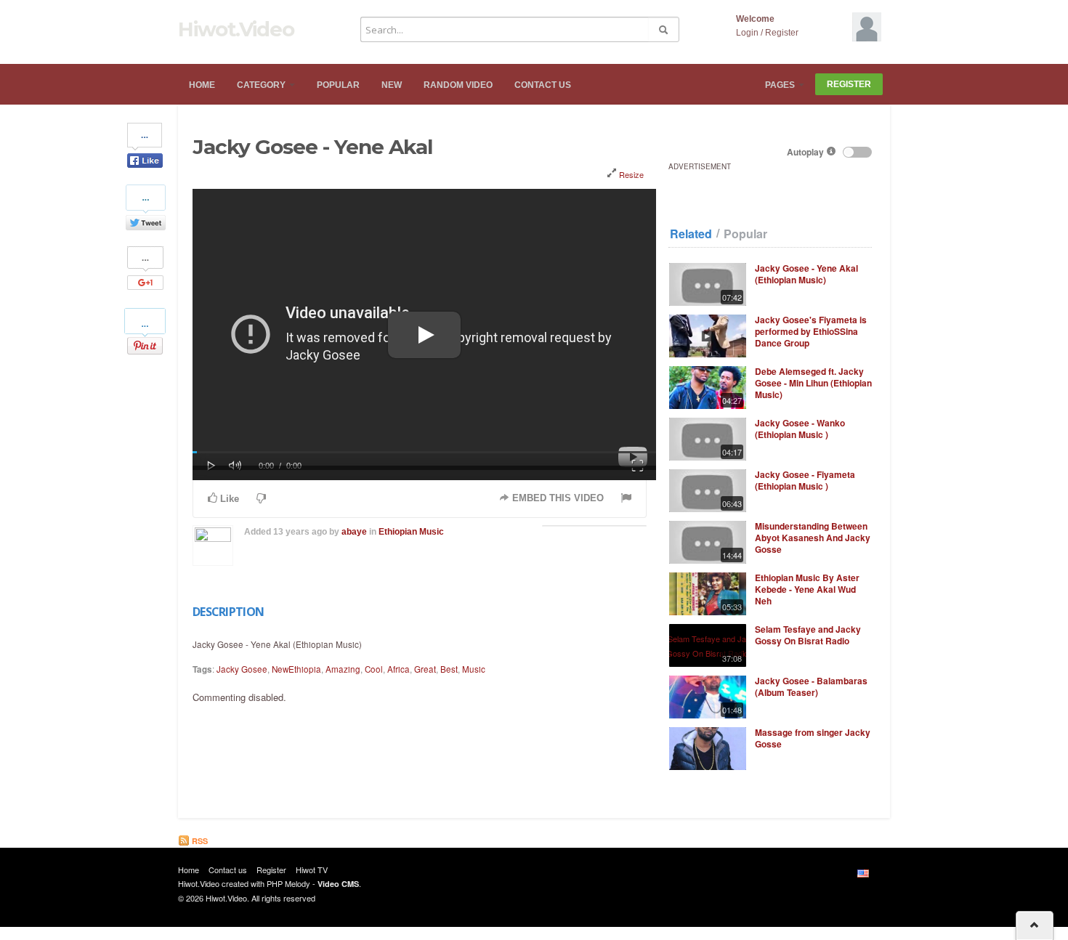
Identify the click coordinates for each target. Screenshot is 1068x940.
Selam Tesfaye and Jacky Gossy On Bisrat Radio (808, 635)
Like (228, 498)
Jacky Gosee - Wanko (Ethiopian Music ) (800, 428)
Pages (781, 85)
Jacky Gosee (242, 669)
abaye (354, 532)
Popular (338, 85)
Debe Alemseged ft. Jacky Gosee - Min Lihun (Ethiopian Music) (813, 383)
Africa (398, 669)
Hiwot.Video (236, 29)
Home (202, 85)
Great (425, 669)
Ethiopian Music (411, 532)
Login (747, 33)
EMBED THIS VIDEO (556, 498)
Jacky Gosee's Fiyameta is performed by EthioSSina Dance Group (811, 331)
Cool (374, 669)
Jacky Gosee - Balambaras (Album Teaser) (811, 686)
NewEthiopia (296, 669)
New (391, 85)
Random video (458, 85)
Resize (630, 174)
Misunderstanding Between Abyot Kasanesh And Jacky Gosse (812, 537)
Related (691, 234)
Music (473, 669)
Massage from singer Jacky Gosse (812, 738)
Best (449, 669)
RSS (199, 840)
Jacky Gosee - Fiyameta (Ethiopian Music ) (805, 480)
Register (781, 33)
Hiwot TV (312, 869)
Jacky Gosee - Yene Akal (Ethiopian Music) (806, 274)
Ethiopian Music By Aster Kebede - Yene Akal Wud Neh (807, 589)
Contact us (542, 85)
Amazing (342, 669)
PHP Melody (288, 883)
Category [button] (262, 85)
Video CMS (338, 883)
